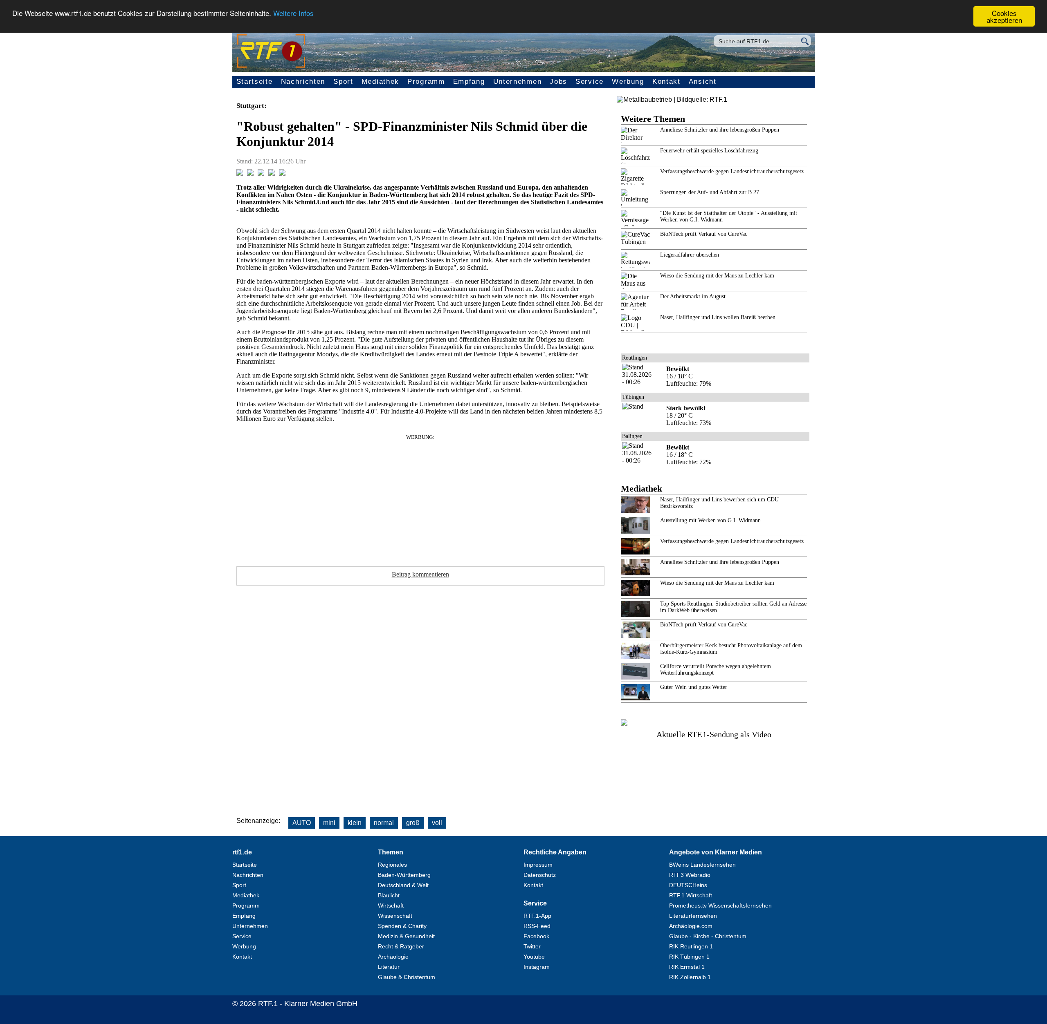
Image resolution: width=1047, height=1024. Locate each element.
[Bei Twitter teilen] (250, 173)
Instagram (537, 967)
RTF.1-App (537, 915)
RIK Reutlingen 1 (691, 946)
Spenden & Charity (402, 926)
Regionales (392, 864)
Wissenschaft (395, 915)
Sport (343, 81)
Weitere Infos (293, 13)
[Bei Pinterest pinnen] (271, 173)
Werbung (628, 81)
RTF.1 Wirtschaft (690, 895)
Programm (426, 81)
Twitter (532, 946)
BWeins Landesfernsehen (702, 864)
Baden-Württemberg (404, 875)
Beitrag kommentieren (420, 574)
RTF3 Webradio (689, 875)
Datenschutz (540, 875)
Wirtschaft (391, 905)
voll (437, 822)
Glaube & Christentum (406, 977)
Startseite (254, 81)
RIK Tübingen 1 (689, 956)
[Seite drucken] (282, 173)
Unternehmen (517, 81)
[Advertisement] (420, 497)
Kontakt (666, 81)
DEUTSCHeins (688, 885)
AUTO (301, 822)
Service (589, 81)
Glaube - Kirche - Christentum (707, 936)
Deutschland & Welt (403, 885)
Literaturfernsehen (693, 915)
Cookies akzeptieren (1004, 16)
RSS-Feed (537, 926)
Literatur (389, 967)
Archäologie (393, 956)
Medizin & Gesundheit (406, 936)
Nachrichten (303, 81)
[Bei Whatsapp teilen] (261, 173)
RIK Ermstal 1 (687, 967)
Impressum (538, 864)
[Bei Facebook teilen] (239, 173)
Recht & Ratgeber (401, 946)
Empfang (469, 81)
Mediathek (380, 81)
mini (329, 822)
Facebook (536, 936)
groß (413, 822)
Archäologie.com (690, 926)
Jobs (558, 81)
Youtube (534, 956)
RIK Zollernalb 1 (690, 977)
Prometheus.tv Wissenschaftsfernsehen (720, 905)
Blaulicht (389, 895)
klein (355, 822)
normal (384, 822)
